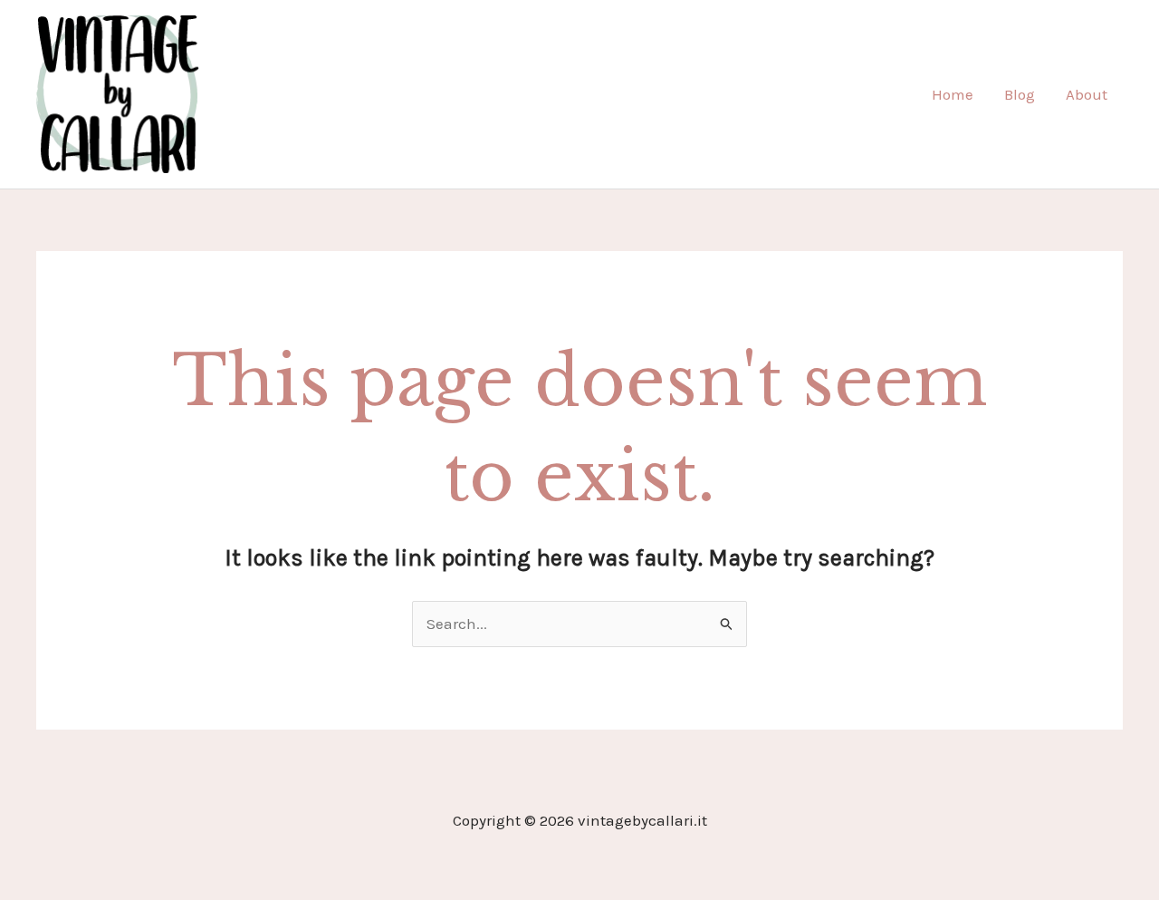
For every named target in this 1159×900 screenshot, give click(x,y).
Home (952, 94)
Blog (1019, 94)
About (1086, 94)
